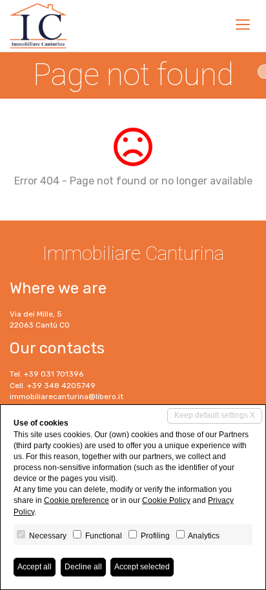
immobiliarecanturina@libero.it (66, 396)
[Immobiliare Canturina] (38, 26)
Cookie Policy (166, 500)
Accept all (34, 566)
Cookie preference (76, 500)
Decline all (83, 566)
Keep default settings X (214, 415)
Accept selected (142, 566)
